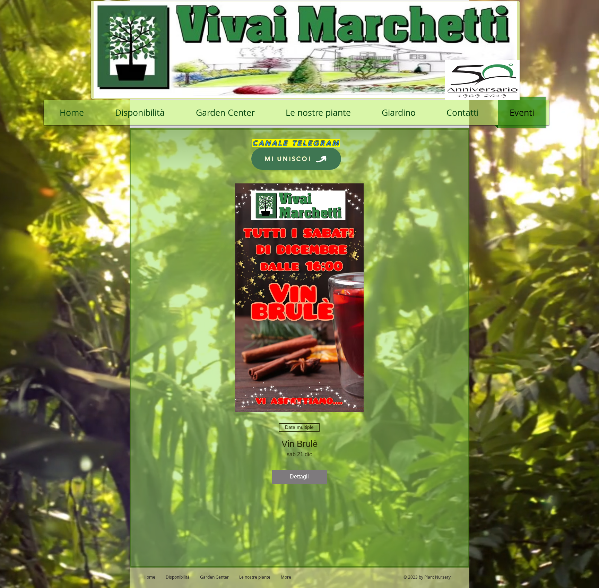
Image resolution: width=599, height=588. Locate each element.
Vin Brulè (299, 444)
